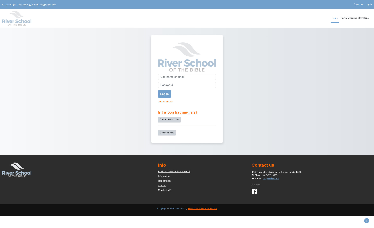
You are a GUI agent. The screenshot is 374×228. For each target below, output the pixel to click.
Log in (369, 4)
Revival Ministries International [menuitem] (354, 18)
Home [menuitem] (335, 18)
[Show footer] (366, 220)
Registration (164, 181)
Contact (162, 185)
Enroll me (358, 4)
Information (164, 176)
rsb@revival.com (48, 4)
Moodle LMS (164, 190)
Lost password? (165, 101)
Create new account (169, 119)
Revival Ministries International (174, 171)
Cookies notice (167, 132)
